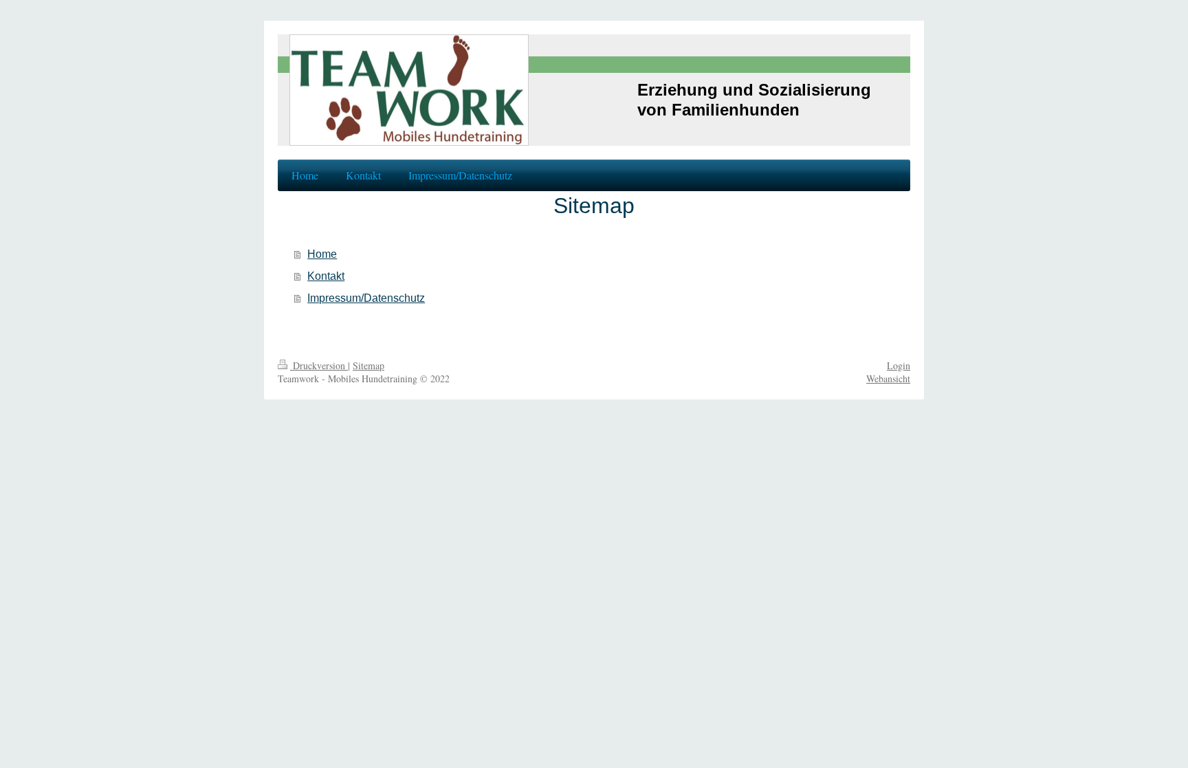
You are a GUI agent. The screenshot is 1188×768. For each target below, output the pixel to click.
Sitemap (368, 365)
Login (898, 365)
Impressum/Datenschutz (366, 298)
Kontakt (325, 276)
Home (322, 254)
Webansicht (888, 378)
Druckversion (319, 365)
